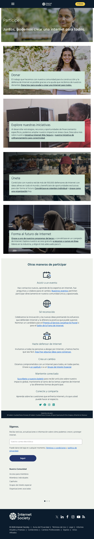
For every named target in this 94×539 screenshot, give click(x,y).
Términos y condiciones (56, 448)
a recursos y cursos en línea (65, 241)
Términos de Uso (59, 527)
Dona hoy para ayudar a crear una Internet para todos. (46, 85)
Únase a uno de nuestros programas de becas (32, 238)
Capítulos (13, 481)
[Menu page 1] (44, 501)
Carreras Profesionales (50, 530)
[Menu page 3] (49, 501)
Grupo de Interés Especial (59, 367)
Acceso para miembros (19, 474)
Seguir (23, 458)
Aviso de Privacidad (41, 527)
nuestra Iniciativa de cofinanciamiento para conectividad (42, 136)
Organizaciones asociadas (20, 488)
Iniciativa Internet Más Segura (39, 135)
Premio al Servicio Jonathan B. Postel (60, 323)
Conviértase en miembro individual (51, 188)
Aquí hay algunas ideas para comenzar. (53, 352)
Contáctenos (33, 530)
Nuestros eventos (60, 291)
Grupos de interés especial (20, 485)
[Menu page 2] (47, 501)
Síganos (66, 530)
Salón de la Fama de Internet (50, 326)
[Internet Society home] (47, 4)
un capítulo (35, 367)
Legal (71, 527)
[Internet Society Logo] (20, 516)
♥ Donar (80, 4)
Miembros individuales (18, 477)
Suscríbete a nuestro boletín (30, 379)
